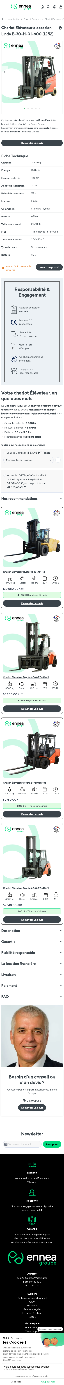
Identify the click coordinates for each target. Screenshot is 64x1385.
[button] (32, 72)
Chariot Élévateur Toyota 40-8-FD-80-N (26, 677)
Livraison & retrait (32, 1313)
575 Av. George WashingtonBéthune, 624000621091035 (32, 1281)
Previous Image (5, 72)
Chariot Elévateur (32, 19)
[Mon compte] (55, 7)
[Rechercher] (48, 7)
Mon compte (32, 1331)
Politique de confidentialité (32, 1298)
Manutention (13, 19)
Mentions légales (32, 1309)
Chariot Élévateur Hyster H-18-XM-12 (24, 571)
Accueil (2, 19)
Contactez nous (32, 1327)
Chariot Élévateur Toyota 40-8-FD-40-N (26, 888)
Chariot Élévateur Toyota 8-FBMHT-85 (24, 782)
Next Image (59, 72)
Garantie (32, 1305)
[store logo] (21, 7)
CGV (32, 1301)
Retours (32, 1316)
